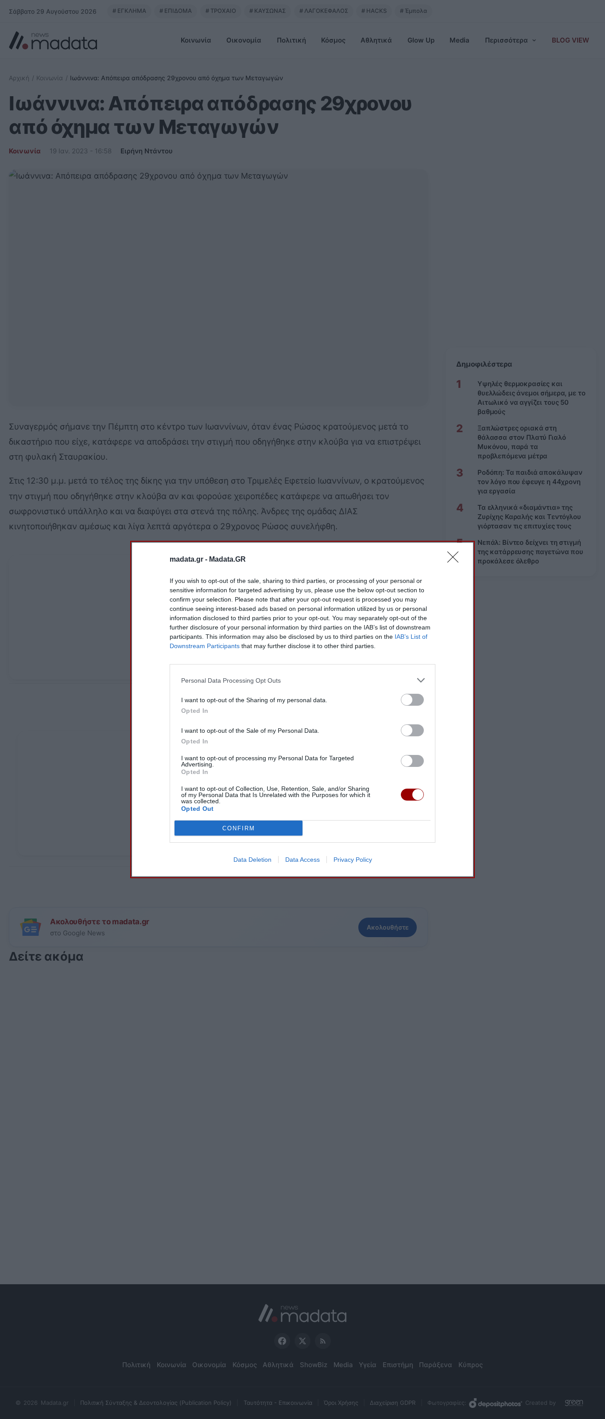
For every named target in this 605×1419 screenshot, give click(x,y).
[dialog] (302, 709)
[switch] (412, 700)
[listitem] (302, 680)
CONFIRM (238, 828)
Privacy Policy (353, 859)
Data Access (302, 859)
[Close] (455, 559)
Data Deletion (252, 859)
